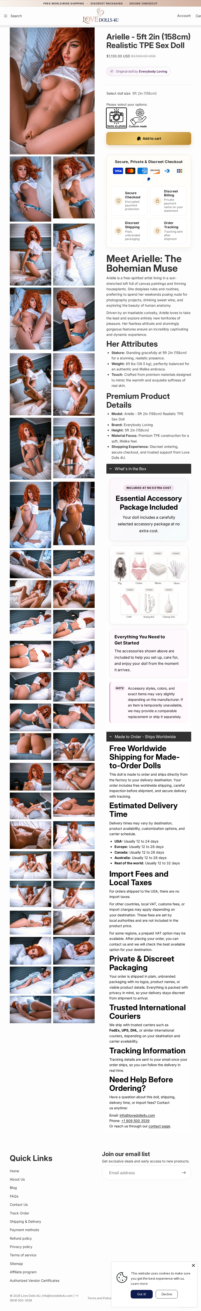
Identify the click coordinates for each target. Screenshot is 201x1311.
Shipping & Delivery (25, 1221)
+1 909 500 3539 (135, 1121)
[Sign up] (184, 1173)
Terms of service (23, 1255)
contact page (159, 1126)
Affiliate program (23, 1272)
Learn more (139, 1283)
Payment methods (24, 1230)
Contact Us (19, 1204)
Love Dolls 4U (30, 1296)
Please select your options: (127, 104)
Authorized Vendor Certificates (34, 1280)
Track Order (19, 1213)
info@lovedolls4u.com (137, 1115)
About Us (17, 1179)
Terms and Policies (101, 1298)
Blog (13, 1187)
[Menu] (5, 16)
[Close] (193, 1265)
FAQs (14, 1196)
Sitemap (16, 1263)
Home (14, 1171)
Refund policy (21, 1238)
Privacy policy (21, 1247)
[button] (148, 469)
